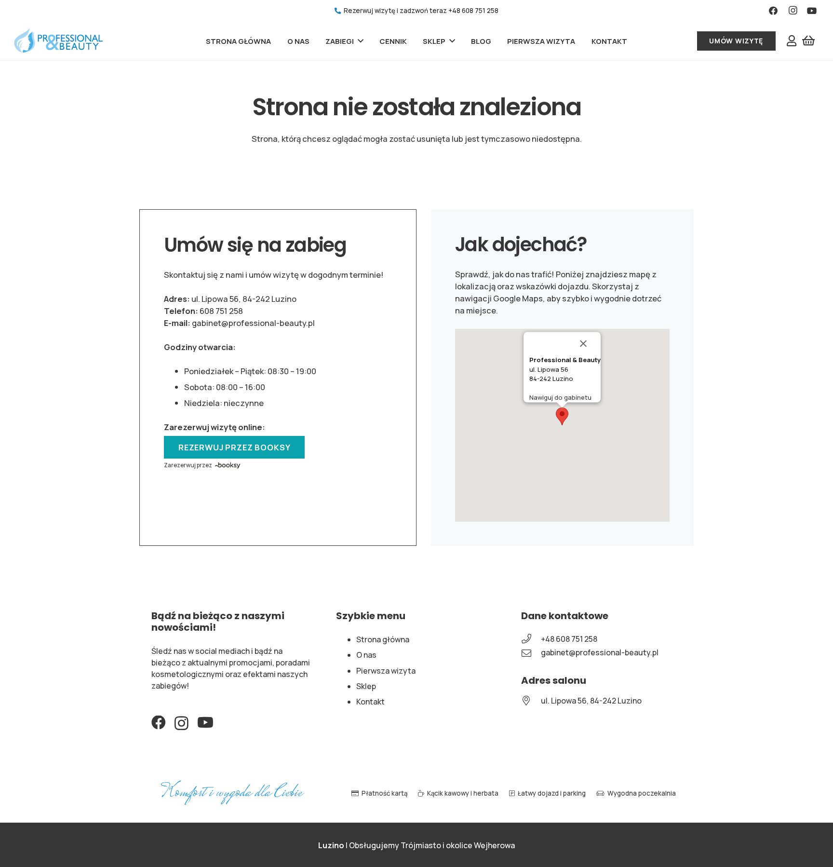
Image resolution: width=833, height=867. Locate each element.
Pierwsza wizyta (386, 670)
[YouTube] (812, 11)
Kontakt (370, 701)
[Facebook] (773, 11)
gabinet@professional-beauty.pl (253, 322)
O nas (366, 655)
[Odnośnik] (58, 41)
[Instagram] (793, 11)
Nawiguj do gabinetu (560, 397)
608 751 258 (221, 310)
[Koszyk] (808, 40)
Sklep (366, 686)
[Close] (589, 343)
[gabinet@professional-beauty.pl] (531, 653)
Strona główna (382, 639)
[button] (562, 416)
